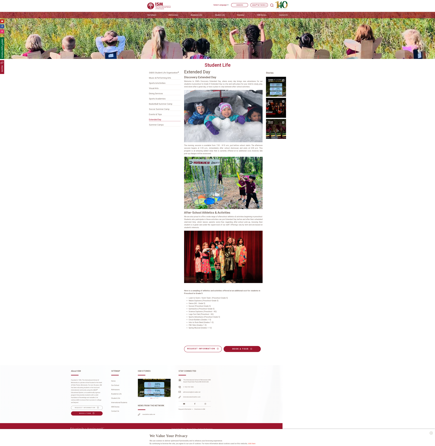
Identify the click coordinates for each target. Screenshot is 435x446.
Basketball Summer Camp (160, 104)
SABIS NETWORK (258, 5)
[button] (151, 398)
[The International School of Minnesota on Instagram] (205, 404)
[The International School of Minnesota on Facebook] (194, 404)
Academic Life (116, 394)
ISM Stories (261, 15)
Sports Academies (157, 99)
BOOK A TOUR (240, 349)
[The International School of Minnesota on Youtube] (184, 404)
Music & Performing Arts (160, 78)
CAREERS (239, 5)
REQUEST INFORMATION (201, 349)
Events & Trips (155, 114)
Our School (115, 385)
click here (251, 443)
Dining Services (156, 93)
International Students (119, 402)
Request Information (185, 409)
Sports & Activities (157, 83)
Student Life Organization (164, 72)
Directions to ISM (199, 409)
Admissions (115, 390)
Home (113, 381)
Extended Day (155, 119)
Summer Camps (156, 125)
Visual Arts (154, 88)
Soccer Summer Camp (159, 109)
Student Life (115, 398)
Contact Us (283, 15)
